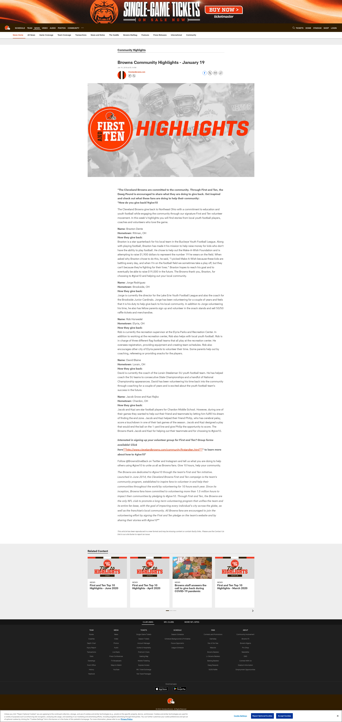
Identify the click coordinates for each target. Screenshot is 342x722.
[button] (167, 611)
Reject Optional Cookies (262, 716)
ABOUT (245, 630)
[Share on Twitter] (210, 74)
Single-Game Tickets (143, 634)
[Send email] (215, 74)
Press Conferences (116, 656)
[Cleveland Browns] (171, 701)
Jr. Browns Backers (213, 656)
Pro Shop (245, 647)
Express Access (143, 665)
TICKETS (144, 630)
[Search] (294, 28)
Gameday (213, 639)
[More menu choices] (82, 28)
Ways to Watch (116, 665)
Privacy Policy (127, 719)
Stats (91, 656)
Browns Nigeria (245, 643)
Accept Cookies (284, 716)
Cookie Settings (240, 716)
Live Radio (116, 652)
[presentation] (253, 611)
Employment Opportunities (245, 669)
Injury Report (91, 647)
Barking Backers (213, 661)
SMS (245, 656)
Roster (91, 634)
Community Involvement (245, 634)
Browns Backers (213, 652)
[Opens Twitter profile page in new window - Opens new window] (134, 75)
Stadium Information (245, 665)
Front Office (91, 665)
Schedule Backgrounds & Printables (177, 639)
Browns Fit (245, 639)
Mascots (213, 647)
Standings (91, 661)
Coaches (91, 639)
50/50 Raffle (213, 669)
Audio (116, 647)
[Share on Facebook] (205, 74)
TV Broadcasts (116, 661)
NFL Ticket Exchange (143, 669)
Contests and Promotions (213, 634)
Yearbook (91, 674)
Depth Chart (91, 643)
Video (116, 639)
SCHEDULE (178, 630)
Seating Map (143, 656)
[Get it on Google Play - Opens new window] (179, 690)
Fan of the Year (213, 643)
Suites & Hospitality (144, 647)
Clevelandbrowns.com (136, 72)
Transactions (91, 652)
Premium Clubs (143, 652)
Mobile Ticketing (144, 661)
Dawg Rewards (213, 665)
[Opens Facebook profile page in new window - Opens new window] (129, 75)
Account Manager (143, 643)
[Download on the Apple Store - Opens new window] (161, 689)
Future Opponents (177, 643)
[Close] (338, 716)
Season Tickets (143, 639)
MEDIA (116, 630)
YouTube (116, 669)
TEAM (91, 630)
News (116, 634)
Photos (116, 643)
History (91, 669)
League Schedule (177, 647)
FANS (213, 630)
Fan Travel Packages (144, 674)
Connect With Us (245, 661)
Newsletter (245, 652)
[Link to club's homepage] (7, 27)
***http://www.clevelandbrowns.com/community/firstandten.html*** (163, 449)
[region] (171, 716)
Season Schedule (177, 634)
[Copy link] (221, 73)
